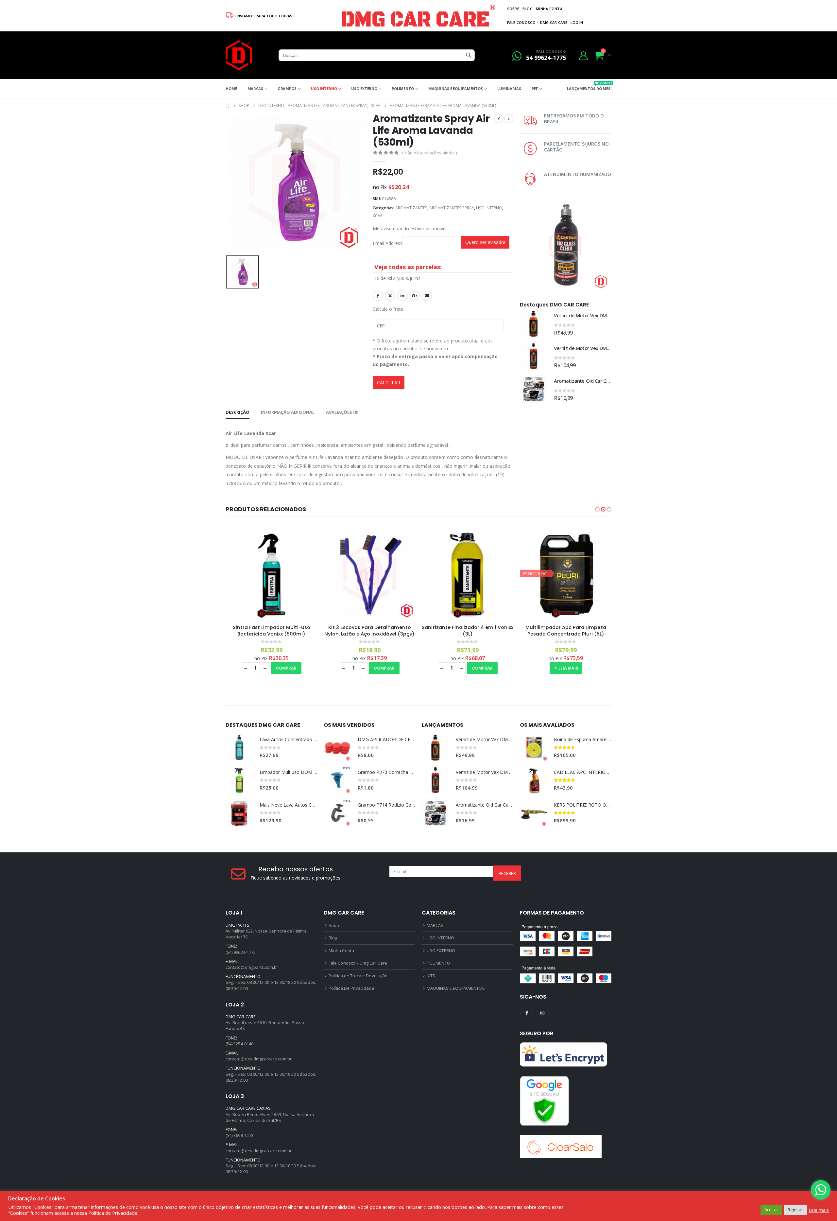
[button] (597, 509)
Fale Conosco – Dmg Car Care (537, 22)
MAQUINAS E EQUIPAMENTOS (455, 88)
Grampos (287, 88)
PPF (535, 88)
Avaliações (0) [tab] (342, 412)
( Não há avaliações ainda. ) (429, 153)
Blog (527, 8)
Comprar (286, 668)
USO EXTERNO (364, 88)
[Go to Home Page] (228, 106)
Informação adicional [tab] (288, 412)
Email (426, 295)
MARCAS (255, 88)
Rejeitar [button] (795, 1209)
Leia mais (568, 668)
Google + (414, 295)
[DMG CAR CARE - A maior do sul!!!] (239, 55)
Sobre (513, 8)
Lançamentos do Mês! (589, 86)
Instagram (542, 1013)
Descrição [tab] (237, 412)
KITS (431, 976)
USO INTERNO (324, 88)
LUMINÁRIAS (509, 88)
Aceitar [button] (771, 1209)
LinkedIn (402, 295)
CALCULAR (388, 382)
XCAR (378, 215)
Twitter (390, 295)
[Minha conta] (583, 55)
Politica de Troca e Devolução (358, 976)
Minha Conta (549, 8)
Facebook (378, 295)
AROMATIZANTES (411, 208)
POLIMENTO (403, 88)
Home (231, 88)
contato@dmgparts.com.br (252, 967)
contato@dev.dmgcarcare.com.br (259, 1059)
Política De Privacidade (351, 988)
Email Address (387, 243)
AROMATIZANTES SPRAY (451, 208)
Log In (577, 22)
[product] (533, 323)
